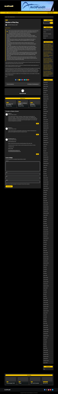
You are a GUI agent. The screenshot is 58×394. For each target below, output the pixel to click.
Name (6, 172)
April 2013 (45, 117)
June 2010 (45, 169)
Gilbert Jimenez (7, 27)
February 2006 (46, 277)
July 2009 (45, 192)
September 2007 (46, 238)
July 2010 (45, 167)
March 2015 (45, 105)
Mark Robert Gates (11, 138)
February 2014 (46, 111)
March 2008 (45, 225)
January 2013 (46, 121)
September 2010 (46, 163)
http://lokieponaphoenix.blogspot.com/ (14, 150)
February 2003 (46, 350)
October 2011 (45, 140)
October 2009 (46, 186)
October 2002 (46, 358)
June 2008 (45, 219)
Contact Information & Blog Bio (13, 12)
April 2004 (45, 321)
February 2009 (46, 202)
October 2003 (46, 333)
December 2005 (46, 281)
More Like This (45, 383)
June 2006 (45, 269)
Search (48, 20)
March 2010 (45, 175)
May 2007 (45, 246)
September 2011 (46, 142)
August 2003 (46, 337)
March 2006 (45, 275)
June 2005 (45, 292)
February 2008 (46, 227)
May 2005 (45, 294)
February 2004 (46, 325)
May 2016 (45, 92)
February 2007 (46, 252)
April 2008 (45, 223)
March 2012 (45, 132)
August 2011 (45, 144)
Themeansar (36, 392)
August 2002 (46, 362)
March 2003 (45, 348)
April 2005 (45, 296)
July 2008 (45, 217)
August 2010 (45, 165)
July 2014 (45, 109)
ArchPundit (8, 6)
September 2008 (46, 213)
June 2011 (45, 148)
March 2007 (45, 250)
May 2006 (45, 271)
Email (6, 176)
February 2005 (46, 300)
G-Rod (7, 102)
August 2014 (45, 107)
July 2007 (45, 242)
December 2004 (46, 304)
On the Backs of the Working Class (32, 84)
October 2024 (46, 82)
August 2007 (46, 240)
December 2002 (46, 354)
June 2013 (45, 113)
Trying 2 (45, 31)
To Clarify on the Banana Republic (22, 103)
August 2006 (46, 265)
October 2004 (46, 308)
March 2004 (45, 323)
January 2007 (46, 254)
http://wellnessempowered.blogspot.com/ (14, 151)
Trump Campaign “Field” (47, 29)
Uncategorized (45, 381)
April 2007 (45, 248)
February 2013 (46, 119)
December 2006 (46, 256)
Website (6, 180)
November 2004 (46, 306)
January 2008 (46, 229)
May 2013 (45, 115)
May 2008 (45, 221)
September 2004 (46, 310)
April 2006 (45, 273)
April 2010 (45, 173)
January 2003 (46, 352)
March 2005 (45, 298)
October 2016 (46, 90)
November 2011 (46, 138)
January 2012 (46, 136)
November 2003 (46, 331)
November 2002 (46, 356)
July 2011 (45, 146)
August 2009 (46, 190)
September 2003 (46, 335)
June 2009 (45, 194)
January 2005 (46, 302)
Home (6, 12)
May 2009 (45, 196)
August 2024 (46, 84)
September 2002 (46, 360)
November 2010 (46, 159)
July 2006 (45, 267)
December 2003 (46, 329)
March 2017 (45, 88)
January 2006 (46, 279)
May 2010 (45, 171)
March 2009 (45, 200)
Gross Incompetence (10, 84)
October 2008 (46, 211)
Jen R (9, 113)
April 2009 (45, 198)
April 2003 (45, 346)
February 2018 (46, 86)
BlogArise (31, 392)
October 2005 (46, 283)
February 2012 (46, 134)
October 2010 (46, 161)
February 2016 (46, 94)
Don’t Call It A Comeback (35, 383)
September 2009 (46, 188)
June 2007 (45, 244)
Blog (44, 369)
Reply (37, 123)
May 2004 (45, 319)
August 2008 (46, 215)
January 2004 (46, 327)
